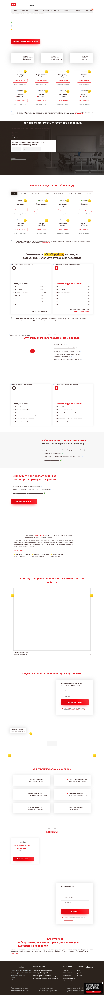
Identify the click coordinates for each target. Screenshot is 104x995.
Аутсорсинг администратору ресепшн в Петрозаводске (45, 978)
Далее (13, 158)
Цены (15, 10)
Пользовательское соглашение (18, 975)
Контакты (66, 10)
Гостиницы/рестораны (75, 193)
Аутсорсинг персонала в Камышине (47, 991)
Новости (56, 10)
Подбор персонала (67, 976)
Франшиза (77, 10)
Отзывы (36, 10)
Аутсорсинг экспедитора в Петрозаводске (42, 970)
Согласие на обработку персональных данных (21, 972)
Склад (47, 193)
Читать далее (79, 113)
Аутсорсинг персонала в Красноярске (76, 991)
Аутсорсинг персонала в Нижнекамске (48, 990)
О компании (25, 10)
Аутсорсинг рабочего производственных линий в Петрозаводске (47, 976)
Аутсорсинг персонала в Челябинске (19, 988)
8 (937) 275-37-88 (81, 4)
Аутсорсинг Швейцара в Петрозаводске (42, 973)
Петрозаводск (52, 4)
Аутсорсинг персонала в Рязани (46, 988)
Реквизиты (13, 977)
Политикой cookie (95, 987)
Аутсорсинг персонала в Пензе (46, 987)
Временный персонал (68, 972)
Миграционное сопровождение (70, 979)
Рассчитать (88, 10)
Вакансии (46, 10)
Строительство (58, 193)
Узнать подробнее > (20, 84)
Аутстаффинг (66, 970)
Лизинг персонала (67, 975)
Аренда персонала (67, 973)
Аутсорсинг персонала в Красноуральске (20, 987)
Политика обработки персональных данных (21, 970)
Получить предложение (23, 501)
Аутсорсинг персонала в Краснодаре (75, 987)
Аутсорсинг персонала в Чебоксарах (75, 990)
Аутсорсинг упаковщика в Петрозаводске (42, 975)
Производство (36, 193)
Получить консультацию (74, 702)
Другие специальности (38, 979)
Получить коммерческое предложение (25, 41)
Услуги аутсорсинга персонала (38, 13)
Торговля (23, 193)
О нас (78, 970)
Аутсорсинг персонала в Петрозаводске (20, 13)
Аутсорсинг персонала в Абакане (75, 988)
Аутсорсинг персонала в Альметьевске (20, 990)
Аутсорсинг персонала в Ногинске (18, 991)
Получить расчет (20, 80)
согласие (68, 708)
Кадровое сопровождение (69, 978)
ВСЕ (14, 193)
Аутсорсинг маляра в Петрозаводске (41, 972)
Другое (89, 193)
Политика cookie (14, 973)
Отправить (74, 911)
